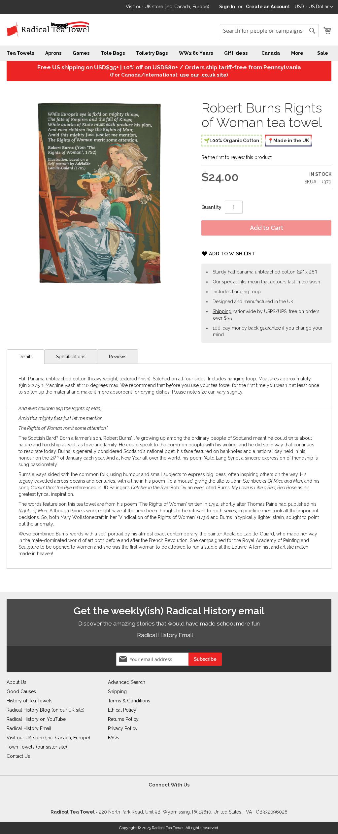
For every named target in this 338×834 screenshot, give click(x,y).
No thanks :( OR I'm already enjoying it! (230, 485)
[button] (202, 362)
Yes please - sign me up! (131, 485)
